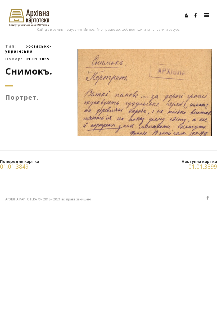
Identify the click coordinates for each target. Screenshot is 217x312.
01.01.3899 (202, 166)
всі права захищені (76, 199)
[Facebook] (195, 15)
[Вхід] (186, 15)
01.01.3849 (14, 166)
